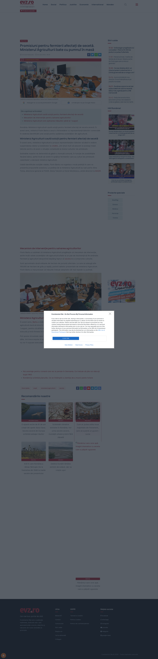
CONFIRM (65, 338)
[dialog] (79, 329)
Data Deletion (69, 345)
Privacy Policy (89, 345)
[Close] (110, 314)
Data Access (79, 345)
